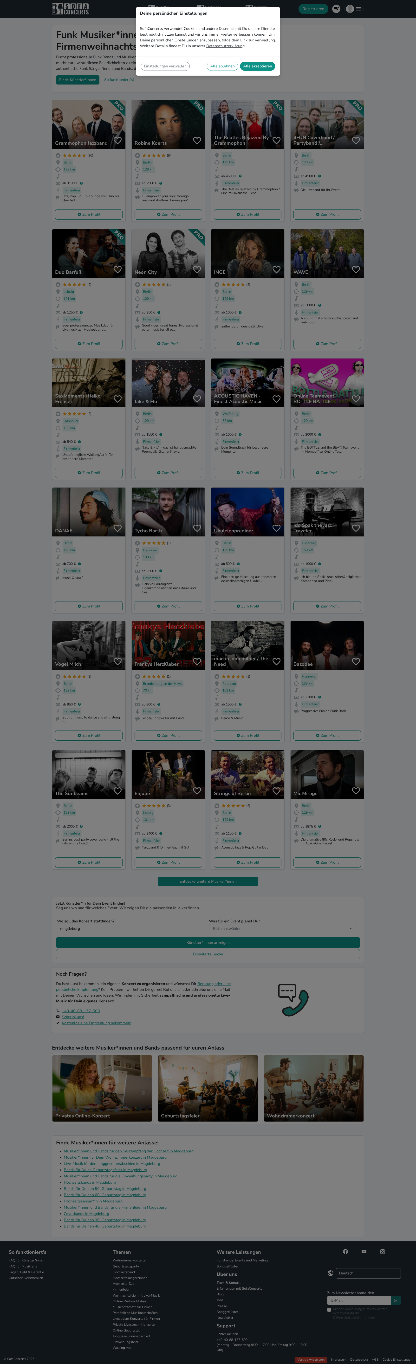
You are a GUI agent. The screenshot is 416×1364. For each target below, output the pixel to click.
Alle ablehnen (222, 66)
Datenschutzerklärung (225, 46)
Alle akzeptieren (257, 66)
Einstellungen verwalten (165, 66)
